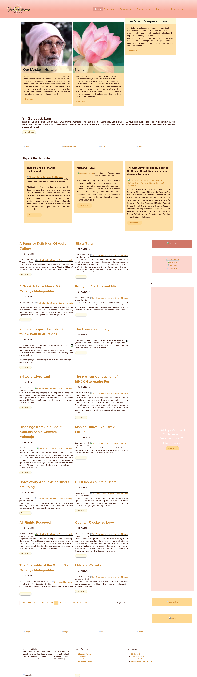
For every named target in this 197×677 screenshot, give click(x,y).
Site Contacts (135, 654)
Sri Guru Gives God (34, 376)
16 (34, 603)
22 (61, 603)
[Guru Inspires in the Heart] (109, 494)
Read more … (25, 274)
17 (39, 603)
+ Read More (29, 99)
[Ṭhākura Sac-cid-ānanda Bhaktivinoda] (45, 177)
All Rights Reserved (35, 522)
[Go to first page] (22, 603)
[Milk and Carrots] (109, 577)
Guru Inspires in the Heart (95, 482)
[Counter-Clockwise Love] (109, 534)
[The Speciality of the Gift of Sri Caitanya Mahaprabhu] (62, 582)
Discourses (82, 656)
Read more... (34, 215)
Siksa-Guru (84, 243)
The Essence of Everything (96, 329)
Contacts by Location (138, 656)
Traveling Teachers (138, 659)
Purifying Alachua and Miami (97, 286)
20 (52, 603)
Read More (172, 448)
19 (47, 603)
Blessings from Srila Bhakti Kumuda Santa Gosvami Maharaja (40, 432)
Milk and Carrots (88, 565)
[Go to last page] (85, 603)
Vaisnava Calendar (85, 661)
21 (56, 603)
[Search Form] (191, 9)
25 (74, 603)
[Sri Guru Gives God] (54, 388)
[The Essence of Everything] (127, 341)
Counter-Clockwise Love (94, 522)
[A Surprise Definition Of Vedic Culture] (54, 260)
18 (43, 603)
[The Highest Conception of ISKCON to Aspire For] (109, 393)
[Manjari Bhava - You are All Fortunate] (109, 443)
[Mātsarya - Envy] (86, 174)
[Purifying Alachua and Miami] (109, 298)
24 (69, 603)
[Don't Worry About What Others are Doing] (54, 499)
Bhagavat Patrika (84, 654)
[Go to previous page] (29, 603)
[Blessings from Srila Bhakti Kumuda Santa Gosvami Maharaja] (55, 448)
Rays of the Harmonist (86, 659)
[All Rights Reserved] (54, 534)
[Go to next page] (79, 603)
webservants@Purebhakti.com (142, 661)
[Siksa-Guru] (109, 255)
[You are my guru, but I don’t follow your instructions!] (72, 346)
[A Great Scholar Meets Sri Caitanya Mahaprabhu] (54, 303)
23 (65, 603)
